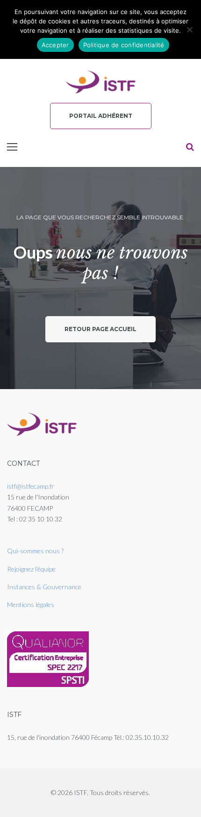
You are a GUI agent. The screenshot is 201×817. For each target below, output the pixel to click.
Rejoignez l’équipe (31, 569)
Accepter (55, 45)
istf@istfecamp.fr (30, 486)
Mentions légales (30, 604)
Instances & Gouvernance (44, 587)
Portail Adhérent (100, 115)
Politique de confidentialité (124, 45)
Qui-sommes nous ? (35, 551)
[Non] (189, 29)
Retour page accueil (100, 329)
